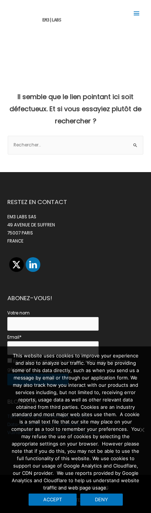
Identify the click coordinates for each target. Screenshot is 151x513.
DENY (101, 499)
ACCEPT (52, 499)
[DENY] (142, 429)
